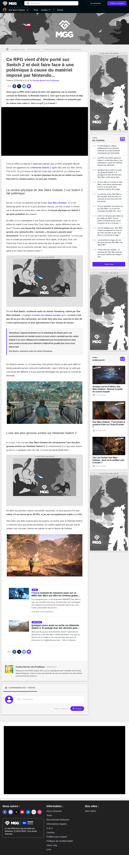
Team (49, 815)
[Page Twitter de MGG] (16, 812)
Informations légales (56, 824)
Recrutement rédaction (57, 819)
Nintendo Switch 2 (41, 167)
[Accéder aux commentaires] (29, 86)
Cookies (50, 832)
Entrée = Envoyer (61, 709)
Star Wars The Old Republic (42, 612)
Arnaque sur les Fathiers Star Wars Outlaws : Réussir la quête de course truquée (107, 389)
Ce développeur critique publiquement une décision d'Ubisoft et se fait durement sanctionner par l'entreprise (109, 149)
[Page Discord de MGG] (10, 812)
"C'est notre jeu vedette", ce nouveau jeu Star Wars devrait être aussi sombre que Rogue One (110, 253)
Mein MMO (90, 811)
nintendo (37, 622)
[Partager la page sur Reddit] (24, 86)
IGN (79, 514)
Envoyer (78, 709)
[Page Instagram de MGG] (39, 812)
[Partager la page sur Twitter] (19, 86)
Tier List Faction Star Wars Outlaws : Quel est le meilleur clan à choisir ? (108, 460)
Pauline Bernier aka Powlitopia (46, 80)
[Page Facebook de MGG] (5, 812)
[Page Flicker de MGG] (33, 812)
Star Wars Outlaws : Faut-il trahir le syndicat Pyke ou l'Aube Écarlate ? (108, 424)
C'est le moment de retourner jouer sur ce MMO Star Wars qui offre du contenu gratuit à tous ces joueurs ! (55, 594)
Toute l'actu (108, 264)
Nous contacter (54, 811)
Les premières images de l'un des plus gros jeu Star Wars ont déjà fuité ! (110, 242)
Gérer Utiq (51, 845)
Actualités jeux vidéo (18, 49)
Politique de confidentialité (59, 841)
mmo (35, 590)
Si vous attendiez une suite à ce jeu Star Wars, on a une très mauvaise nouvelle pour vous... (110, 208)
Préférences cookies (56, 837)
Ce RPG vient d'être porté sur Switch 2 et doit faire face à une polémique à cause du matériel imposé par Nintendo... (110, 161)
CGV (48, 849)
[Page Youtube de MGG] (22, 812)
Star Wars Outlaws (34, 49)
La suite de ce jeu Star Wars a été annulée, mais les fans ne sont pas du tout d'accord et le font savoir (110, 197)
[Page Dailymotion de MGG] (28, 812)
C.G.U (49, 828)
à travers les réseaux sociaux (46, 315)
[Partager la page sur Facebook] (14, 86)
